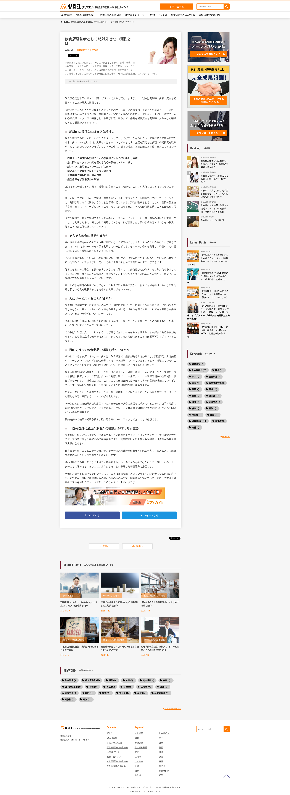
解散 (161, 761)
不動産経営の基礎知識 (109, 14)
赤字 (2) (129, 680)
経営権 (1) (69, 699)
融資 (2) (141, 693)
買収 (137, 752)
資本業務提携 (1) (73, 687)
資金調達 (139, 743)
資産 (161, 743)
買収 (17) (110, 687)
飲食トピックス (158, 14)
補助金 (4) (124, 693)
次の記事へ (104, 546)
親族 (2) (106, 693)
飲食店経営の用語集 (209, 14)
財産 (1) (127, 687)
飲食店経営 (164, 733)
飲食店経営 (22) (92, 680)
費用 (161, 747)
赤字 (161, 738)
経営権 (138, 775)
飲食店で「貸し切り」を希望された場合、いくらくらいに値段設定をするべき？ (214, 193)
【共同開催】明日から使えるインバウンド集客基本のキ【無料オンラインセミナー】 (214, 294)
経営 (161, 775)
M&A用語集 (66, 14)
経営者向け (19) (162, 693)
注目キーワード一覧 (172, 709)
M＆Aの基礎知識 (84, 14)
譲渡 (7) (163, 687)
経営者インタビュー (136, 14)
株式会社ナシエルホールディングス (74, 740)
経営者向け (164, 771)
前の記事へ (137, 546)
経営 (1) (86, 699)
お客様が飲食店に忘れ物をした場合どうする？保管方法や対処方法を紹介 (214, 164)
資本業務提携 (141, 747)
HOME (66, 22)
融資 (137, 771)
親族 (137, 766)
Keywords (226, 437)
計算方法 (139, 761)
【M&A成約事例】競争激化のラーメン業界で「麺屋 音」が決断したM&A (208, 312)
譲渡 (161, 756)
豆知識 (138, 756)
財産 (161, 752)
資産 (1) (166, 680)
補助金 (162, 766)
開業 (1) (112, 680)
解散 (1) (88, 693)
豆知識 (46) (146, 687)
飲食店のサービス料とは (212, 220)
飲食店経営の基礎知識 (183, 14)
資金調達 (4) (148, 680)
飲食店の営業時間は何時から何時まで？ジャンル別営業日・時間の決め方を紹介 (214, 208)
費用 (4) (93, 687)
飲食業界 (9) (70, 680)
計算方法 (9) (70, 693)
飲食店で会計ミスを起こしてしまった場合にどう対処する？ (214, 178)
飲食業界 (139, 733)
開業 (137, 738)
